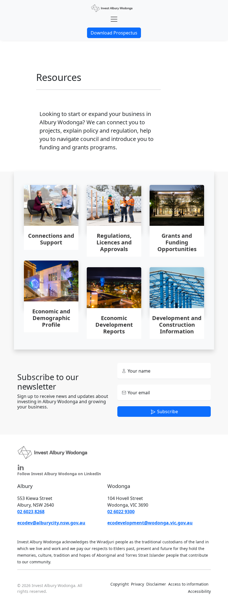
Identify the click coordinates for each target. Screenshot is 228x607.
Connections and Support (51, 239)
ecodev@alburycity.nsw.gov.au (51, 523)
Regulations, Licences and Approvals (114, 242)
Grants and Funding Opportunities (177, 242)
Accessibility (199, 591)
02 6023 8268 (30, 512)
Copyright (119, 584)
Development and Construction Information (177, 325)
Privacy (137, 584)
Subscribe (167, 411)
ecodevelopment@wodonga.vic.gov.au (150, 523)
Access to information (188, 584)
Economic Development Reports (114, 325)
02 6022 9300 (121, 512)
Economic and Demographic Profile (51, 318)
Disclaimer (156, 584)
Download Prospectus (114, 33)
